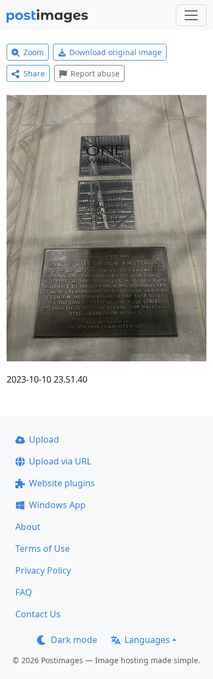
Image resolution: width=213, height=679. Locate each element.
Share (34, 73)
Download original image (115, 52)
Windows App (57, 505)
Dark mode (74, 640)
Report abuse (95, 73)
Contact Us (38, 614)
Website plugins (62, 483)
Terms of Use (42, 549)
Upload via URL (60, 461)
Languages (147, 640)
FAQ (23, 592)
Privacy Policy (43, 570)
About (27, 527)
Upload (44, 439)
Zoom (33, 52)
